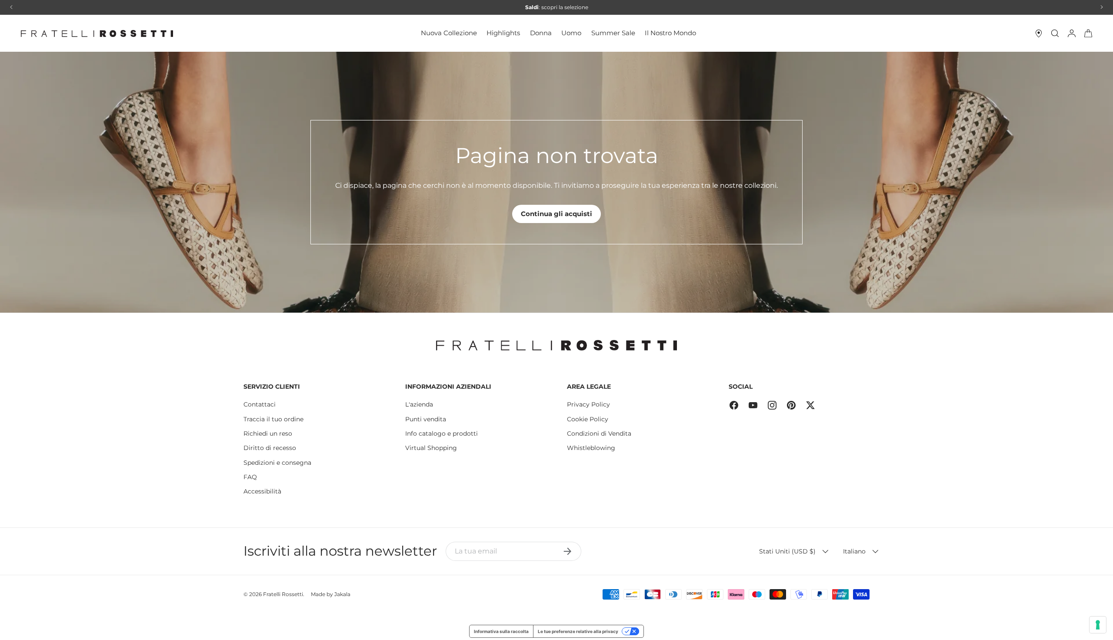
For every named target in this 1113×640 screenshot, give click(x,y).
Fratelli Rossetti (283, 594)
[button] (1088, 33)
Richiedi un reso (267, 433)
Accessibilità (262, 491)
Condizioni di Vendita (599, 433)
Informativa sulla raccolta (501, 631)
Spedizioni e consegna (277, 463)
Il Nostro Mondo (670, 33)
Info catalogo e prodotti (441, 433)
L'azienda (419, 404)
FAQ (250, 477)
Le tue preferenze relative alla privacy (578, 631)
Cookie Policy (587, 419)
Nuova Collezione (449, 33)
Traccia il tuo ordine (273, 419)
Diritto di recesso (269, 448)
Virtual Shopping (431, 448)
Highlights (503, 33)
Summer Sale (613, 33)
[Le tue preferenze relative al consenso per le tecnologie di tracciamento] (1098, 625)
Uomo (571, 33)
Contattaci (259, 404)
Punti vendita (425, 419)
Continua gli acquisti (556, 214)
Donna (541, 33)
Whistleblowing (591, 448)
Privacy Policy (588, 404)
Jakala (342, 594)
